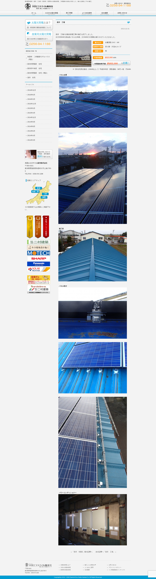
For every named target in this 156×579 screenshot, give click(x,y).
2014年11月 (31, 117)
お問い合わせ (122, 13)
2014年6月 (31, 131)
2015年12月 (31, 104)
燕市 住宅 (31, 77)
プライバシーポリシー (115, 567)
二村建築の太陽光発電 (51, 13)
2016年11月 (31, 90)
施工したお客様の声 (90, 565)
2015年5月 (31, 108)
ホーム (34, 13)
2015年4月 (31, 113)
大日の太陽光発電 (66, 567)
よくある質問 (87, 13)
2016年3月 (31, 99)
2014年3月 (31, 140)
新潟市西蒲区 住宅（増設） (37, 73)
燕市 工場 (109, 552)
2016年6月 (31, 95)
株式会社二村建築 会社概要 (104, 13)
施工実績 (69, 13)
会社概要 (87, 569)
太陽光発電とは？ (39, 24)
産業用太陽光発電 (39, 36)
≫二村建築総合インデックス (117, 569)
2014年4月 (31, 135)
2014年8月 (31, 126)
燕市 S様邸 (78, 552)
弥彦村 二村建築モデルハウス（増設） (38, 58)
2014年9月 (31, 122)
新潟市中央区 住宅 (34, 68)
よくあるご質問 (89, 567)
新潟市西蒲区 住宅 (34, 64)
